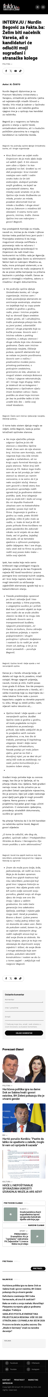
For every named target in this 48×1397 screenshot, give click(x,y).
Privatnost (19, 1380)
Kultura (6, 1181)
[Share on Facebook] (6, 71)
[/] (37, 7)
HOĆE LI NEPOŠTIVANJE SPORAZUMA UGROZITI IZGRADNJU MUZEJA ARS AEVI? (22, 1188)
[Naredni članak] (37, 1236)
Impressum (7, 1383)
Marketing (33, 1380)
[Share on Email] (15, 71)
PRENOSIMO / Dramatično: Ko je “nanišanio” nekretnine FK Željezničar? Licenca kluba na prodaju (16, 1239)
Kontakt (6, 1380)
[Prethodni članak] (10, 1214)
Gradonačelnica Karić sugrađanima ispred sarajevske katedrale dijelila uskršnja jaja (30, 1215)
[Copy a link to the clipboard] (20, 71)
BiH (3, 1135)
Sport (22, 1231)
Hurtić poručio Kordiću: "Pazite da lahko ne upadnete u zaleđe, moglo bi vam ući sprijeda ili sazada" (23, 1142)
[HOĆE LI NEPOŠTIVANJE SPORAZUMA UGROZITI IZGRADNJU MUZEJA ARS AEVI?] (24, 1164)
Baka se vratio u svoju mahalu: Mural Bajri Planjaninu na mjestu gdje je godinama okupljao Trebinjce (23, 1307)
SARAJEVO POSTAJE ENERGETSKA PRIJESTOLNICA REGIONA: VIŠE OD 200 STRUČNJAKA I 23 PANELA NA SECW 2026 (23, 1317)
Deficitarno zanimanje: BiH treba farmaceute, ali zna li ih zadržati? (18, 1298)
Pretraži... (38, 1268)
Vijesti (23, 1209)
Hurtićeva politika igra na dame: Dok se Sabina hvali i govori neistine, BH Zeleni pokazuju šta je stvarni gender (23, 1094)
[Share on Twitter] (10, 71)
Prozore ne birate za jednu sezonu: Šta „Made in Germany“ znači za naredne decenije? (21, 1328)
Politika (6, 64)
